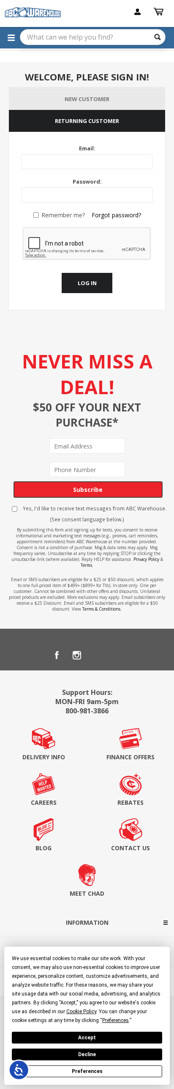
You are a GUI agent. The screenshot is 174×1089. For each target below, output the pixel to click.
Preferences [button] (115, 1020)
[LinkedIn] (97, 655)
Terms (86, 565)
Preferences (87, 1071)
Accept (87, 1038)
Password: (87, 181)
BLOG (43, 848)
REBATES (130, 802)
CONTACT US (130, 848)
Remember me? (63, 215)
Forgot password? (116, 215)
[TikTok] (117, 655)
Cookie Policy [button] (81, 1011)
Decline (87, 1054)
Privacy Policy (146, 559)
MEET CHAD (87, 893)
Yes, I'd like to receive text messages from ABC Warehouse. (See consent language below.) (94, 514)
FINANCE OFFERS (130, 757)
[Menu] (11, 37)
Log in (87, 283)
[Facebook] (56, 655)
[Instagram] (77, 655)
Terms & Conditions (101, 609)
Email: (87, 148)
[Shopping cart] (160, 11)
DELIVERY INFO (43, 757)
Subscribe (88, 490)
